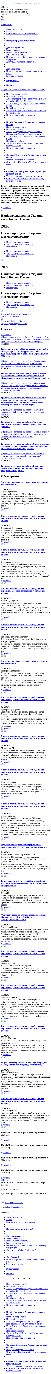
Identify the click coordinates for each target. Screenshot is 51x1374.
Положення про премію (16, 94)
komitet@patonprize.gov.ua (18, 1207)
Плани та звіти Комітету (17, 52)
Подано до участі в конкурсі (18, 242)
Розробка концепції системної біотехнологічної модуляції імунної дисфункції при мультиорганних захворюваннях (25, 883)
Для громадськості (15, 48)
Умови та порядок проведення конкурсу (24, 176)
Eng (2, 19)
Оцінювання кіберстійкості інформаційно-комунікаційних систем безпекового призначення (24, 846)
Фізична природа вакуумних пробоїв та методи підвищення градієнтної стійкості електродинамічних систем (23, 917)
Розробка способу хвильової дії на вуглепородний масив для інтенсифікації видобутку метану (24, 1063)
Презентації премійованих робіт (20, 115)
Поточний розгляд (14, 96)
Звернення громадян (15, 50)
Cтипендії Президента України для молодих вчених (15, 315)
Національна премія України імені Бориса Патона (23, 90)
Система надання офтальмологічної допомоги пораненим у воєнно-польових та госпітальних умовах (23, 518)
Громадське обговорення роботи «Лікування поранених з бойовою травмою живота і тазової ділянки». (23, 424)
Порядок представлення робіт (20, 41)
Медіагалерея (12, 80)
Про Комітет (6, 24)
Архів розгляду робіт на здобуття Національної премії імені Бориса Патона (27, 100)
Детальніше (6, 207)
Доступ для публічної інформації (21, 62)
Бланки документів (14, 76)
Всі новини (6, 335)
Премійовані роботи (15, 108)
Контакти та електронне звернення (22, 34)
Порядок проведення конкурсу (20, 160)
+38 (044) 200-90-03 (14, 1202)
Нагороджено (12, 247)
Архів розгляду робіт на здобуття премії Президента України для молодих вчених (24, 132)
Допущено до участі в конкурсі (20, 244)
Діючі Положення (14, 29)
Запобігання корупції (15, 55)
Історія (9, 31)
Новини (10, 85)
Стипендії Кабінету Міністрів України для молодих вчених (14, 322)
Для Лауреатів (13, 69)
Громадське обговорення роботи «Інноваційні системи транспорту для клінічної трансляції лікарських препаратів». (22, 468)
